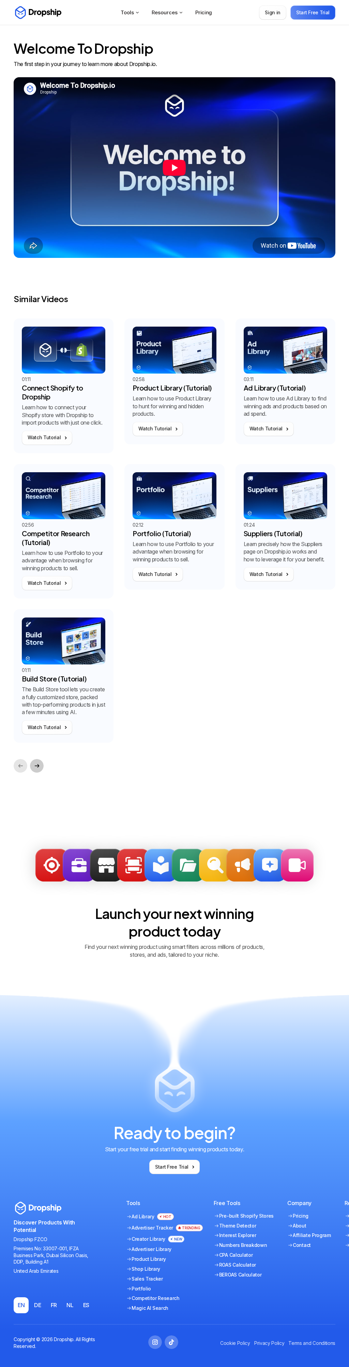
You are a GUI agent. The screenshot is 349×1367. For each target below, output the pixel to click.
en (21, 1305)
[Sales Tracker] (51, 865)
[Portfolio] (79, 865)
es (86, 1305)
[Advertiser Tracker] (133, 865)
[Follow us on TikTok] (171, 1342)
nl (69, 1305)
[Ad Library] (161, 865)
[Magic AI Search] (270, 865)
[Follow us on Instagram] (155, 1342)
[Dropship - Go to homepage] (37, 12)
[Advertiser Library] (242, 865)
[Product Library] (188, 865)
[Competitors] (215, 865)
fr (54, 1305)
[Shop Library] (106, 865)
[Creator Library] (297, 865)
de (37, 1305)
